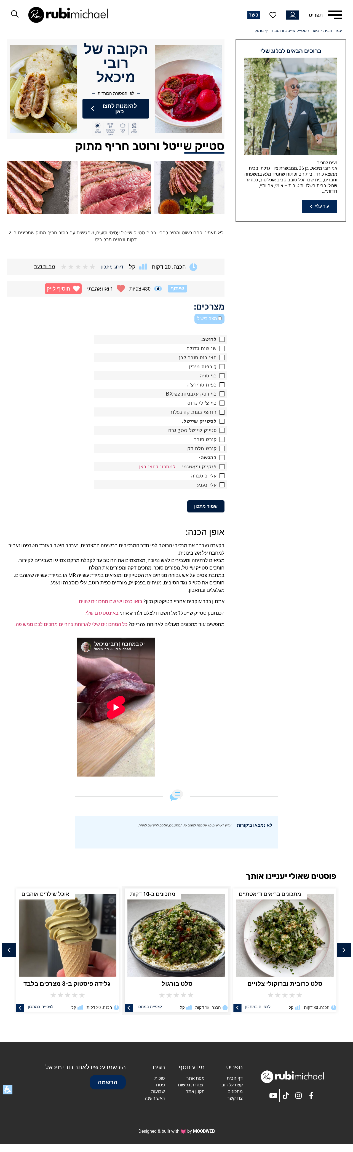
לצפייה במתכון (258, 1006)
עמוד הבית (332, 30)
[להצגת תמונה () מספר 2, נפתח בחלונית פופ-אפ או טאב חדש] (116, 187)
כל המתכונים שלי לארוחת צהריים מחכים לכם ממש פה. (70, 624)
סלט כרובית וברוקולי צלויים (284, 983)
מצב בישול (207, 318)
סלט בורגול (176, 983)
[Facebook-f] (311, 1095)
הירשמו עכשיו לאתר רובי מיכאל (86, 1067)
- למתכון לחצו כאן (159, 466)
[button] (63, 288)
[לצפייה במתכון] (237, 1008)
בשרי (315, 30)
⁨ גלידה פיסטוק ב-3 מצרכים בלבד (67, 983)
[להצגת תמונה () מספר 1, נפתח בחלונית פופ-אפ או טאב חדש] (189, 187)
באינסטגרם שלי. (101, 613)
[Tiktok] (286, 1095)
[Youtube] (273, 1095)
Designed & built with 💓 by (176, 1131)
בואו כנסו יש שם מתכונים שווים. (109, 601)
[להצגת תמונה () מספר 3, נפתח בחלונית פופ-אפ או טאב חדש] (42, 187)
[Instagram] (298, 1095)
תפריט (316, 15)
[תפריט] (335, 15)
